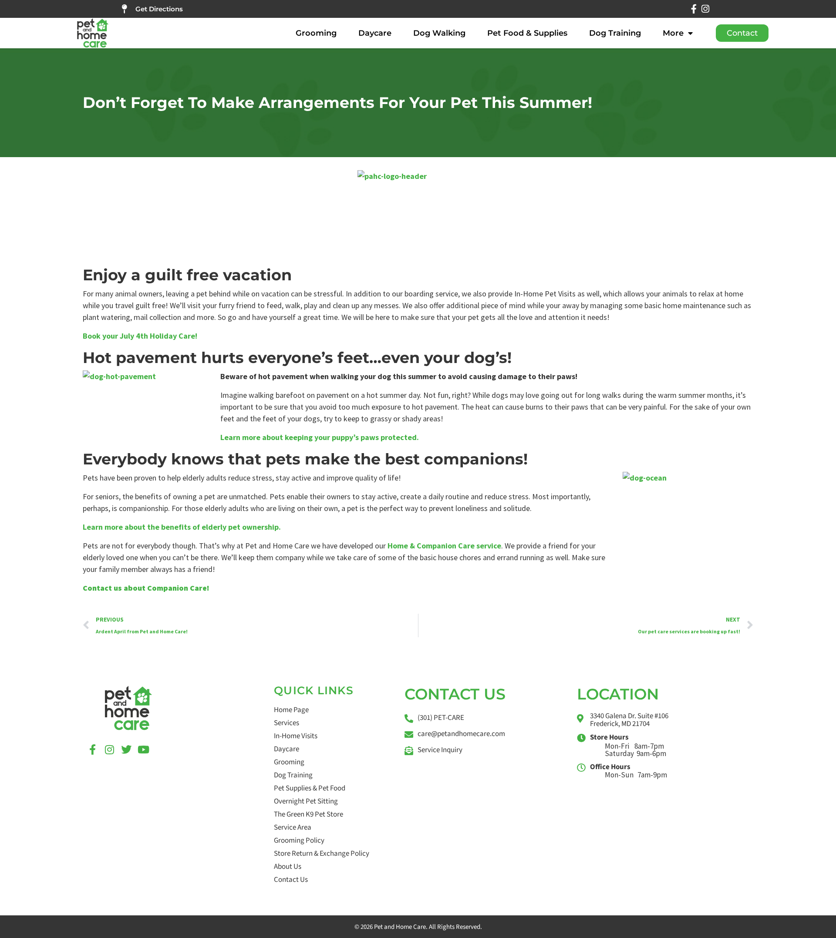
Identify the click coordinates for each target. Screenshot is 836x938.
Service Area (292, 827)
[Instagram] (705, 8)
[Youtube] (143, 749)
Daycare (374, 33)
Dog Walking (439, 33)
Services (286, 723)
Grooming (316, 33)
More (673, 33)
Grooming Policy (299, 840)
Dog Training (615, 33)
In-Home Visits (295, 736)
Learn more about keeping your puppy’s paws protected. (319, 437)
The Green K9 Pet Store (308, 814)
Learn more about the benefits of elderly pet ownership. (182, 527)
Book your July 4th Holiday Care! (140, 336)
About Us (287, 866)
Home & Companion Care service (444, 546)
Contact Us (291, 879)
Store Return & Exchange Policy (321, 853)
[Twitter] (126, 749)
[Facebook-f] (693, 8)
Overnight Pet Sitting (306, 801)
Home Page (291, 710)
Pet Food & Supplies (527, 33)
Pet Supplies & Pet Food (309, 788)
